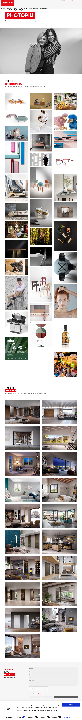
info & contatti (43, 8)
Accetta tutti (71, 704)
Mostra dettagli (67, 717)
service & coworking (33, 8)
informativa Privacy (39, 693)
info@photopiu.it (66, 0)
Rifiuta (71, 711)
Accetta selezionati (71, 708)
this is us (3, 8)
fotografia (9, 8)
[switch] (36, 717)
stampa (25, 8)
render (15, 8)
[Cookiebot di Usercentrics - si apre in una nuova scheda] (8, 717)
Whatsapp (78, 0)
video (20, 8)
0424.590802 (73, 0)
